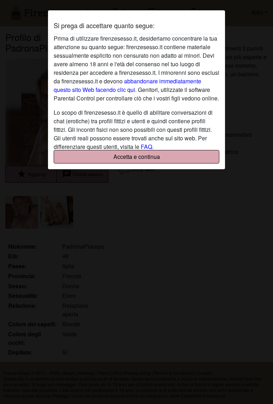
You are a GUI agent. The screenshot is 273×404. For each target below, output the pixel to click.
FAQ (146, 147)
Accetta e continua (136, 156)
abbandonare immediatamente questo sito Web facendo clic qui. (127, 85)
